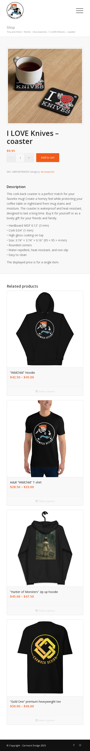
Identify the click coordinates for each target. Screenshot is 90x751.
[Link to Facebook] (74, 745)
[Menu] (77, 10)
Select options (46, 391)
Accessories (47, 171)
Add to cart (47, 157)
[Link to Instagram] (80, 745)
